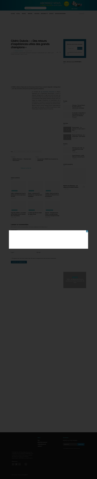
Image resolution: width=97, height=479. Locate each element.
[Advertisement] (48, 239)
